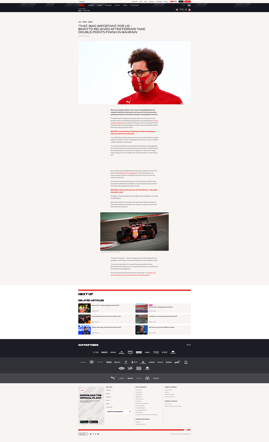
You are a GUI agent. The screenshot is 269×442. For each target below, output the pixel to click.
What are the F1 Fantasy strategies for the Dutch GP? (105, 305)
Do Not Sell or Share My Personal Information (146, 414)
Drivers (117, 5)
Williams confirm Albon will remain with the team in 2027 (106, 327)
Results (99, 5)
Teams (125, 5)
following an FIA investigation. (127, 173)
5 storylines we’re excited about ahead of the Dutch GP (163, 316)
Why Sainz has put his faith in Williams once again (161, 327)
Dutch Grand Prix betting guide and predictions (161, 307)
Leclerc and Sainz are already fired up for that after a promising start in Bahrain (133, 274)
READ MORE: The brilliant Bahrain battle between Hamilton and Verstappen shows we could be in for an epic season (133, 132)
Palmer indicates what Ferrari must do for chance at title (106, 316)
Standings (108, 5)
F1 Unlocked (134, 5)
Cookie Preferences (140, 424)
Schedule (91, 5)
